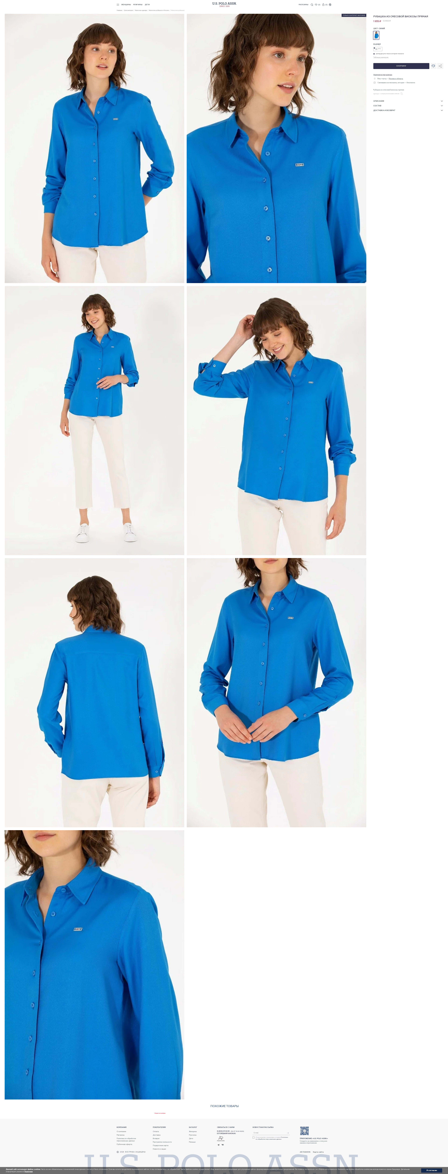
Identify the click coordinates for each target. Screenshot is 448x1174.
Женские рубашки (177, 10)
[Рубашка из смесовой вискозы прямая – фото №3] (94, 554)
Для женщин (128, 10)
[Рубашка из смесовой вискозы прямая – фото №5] (94, 827)
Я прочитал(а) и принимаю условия (272, 1138)
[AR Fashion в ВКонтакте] (222, 1145)
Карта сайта (318, 1152)
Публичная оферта (124, 1144)
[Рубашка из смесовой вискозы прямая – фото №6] (276, 827)
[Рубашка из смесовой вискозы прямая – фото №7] (94, 1099)
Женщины (126, 4)
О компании (121, 1131)
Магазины (120, 1135)
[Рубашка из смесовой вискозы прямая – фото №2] (276, 282)
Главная (119, 10)
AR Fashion (305, 1152)
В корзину (401, 66)
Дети (147, 4)
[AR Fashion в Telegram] (218, 1145)
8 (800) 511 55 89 (223, 1131)
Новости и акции (159, 1149)
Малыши (192, 1142)
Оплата (156, 1131)
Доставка (156, 1135)
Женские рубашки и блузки (159, 10)
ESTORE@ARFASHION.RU (226, 1133)
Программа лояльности (162, 1142)
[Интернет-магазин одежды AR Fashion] (224, 4)
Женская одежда (141, 10)
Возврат (156, 1138)
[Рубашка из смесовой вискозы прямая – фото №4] (276, 554)
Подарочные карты (160, 1145)
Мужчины (137, 4)
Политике (28, 1171)
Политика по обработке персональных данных (126, 1140)
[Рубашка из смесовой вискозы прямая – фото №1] (94, 282)
